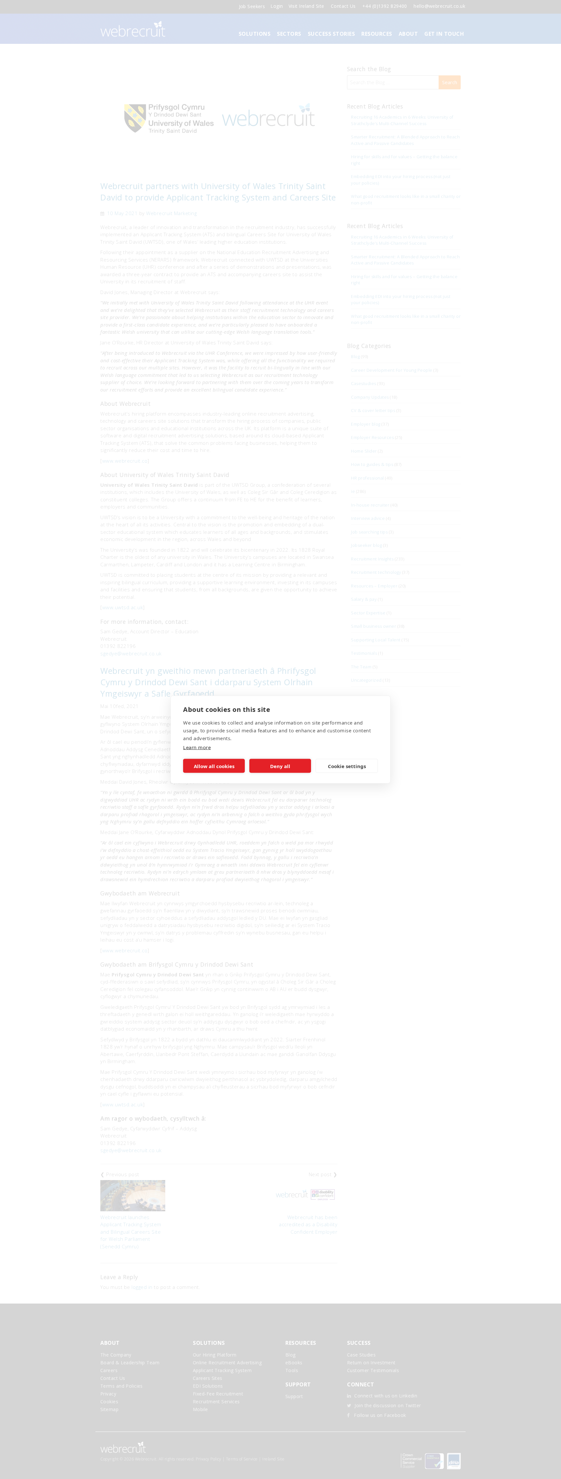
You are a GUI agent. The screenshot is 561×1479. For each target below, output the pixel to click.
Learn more (197, 747)
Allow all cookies (214, 766)
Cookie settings (347, 766)
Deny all (280, 766)
